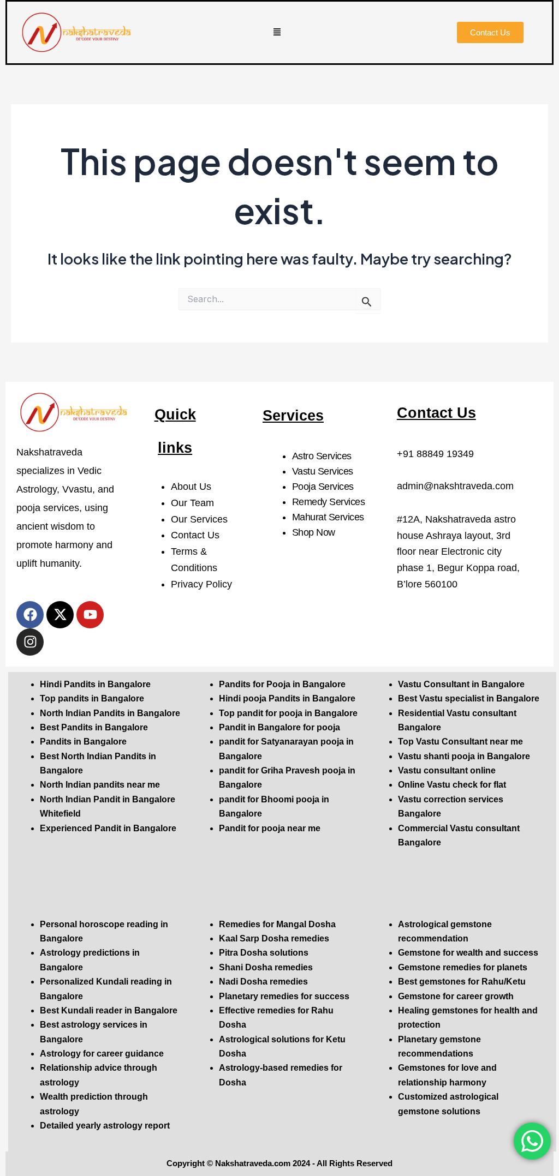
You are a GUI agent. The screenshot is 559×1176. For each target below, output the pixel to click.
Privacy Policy (201, 584)
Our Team (192, 502)
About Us (191, 486)
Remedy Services (328, 501)
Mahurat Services (328, 517)
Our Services (199, 519)
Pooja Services (323, 486)
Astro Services (322, 456)
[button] (277, 32)
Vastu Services (322, 471)
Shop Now (313, 532)
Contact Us (195, 535)
